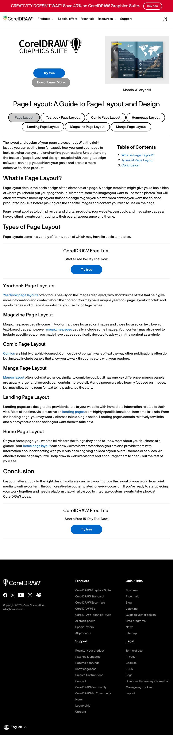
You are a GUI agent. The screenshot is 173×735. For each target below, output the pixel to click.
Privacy (130, 656)
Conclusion (130, 165)
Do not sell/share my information (147, 681)
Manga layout (13, 377)
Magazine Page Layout (87, 127)
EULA (129, 669)
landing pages (73, 412)
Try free (49, 73)
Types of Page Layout (138, 160)
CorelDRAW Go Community (93, 693)
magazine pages (59, 329)
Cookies (131, 662)
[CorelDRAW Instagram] (30, 595)
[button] (46, 19)
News (129, 627)
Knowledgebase (85, 669)
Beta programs (136, 621)
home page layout (37, 446)
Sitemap (131, 633)
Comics (9, 353)
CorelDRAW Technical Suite (93, 614)
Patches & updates (87, 656)
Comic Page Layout (105, 117)
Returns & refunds (87, 662)
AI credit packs (85, 621)
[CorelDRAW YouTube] (21, 595)
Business (132, 590)
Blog (129, 602)
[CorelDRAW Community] (38, 595)
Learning (132, 608)
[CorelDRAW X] (13, 595)
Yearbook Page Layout (63, 117)
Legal (129, 675)
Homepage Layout (145, 117)
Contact (80, 681)
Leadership (82, 705)
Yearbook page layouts (20, 295)
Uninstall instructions (89, 675)
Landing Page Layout (43, 127)
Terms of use (134, 650)
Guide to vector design (141, 614)
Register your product (89, 650)
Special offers (84, 627)
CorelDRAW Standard (89, 596)
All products (83, 633)
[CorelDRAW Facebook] (5, 595)
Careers (80, 711)
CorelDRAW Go (85, 608)
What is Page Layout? (138, 155)
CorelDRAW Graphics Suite (93, 590)
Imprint (130, 693)
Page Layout (24, 117)
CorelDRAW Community (91, 687)
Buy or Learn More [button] (51, 82)
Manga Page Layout (131, 127)
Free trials (132, 596)
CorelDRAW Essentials (90, 602)
